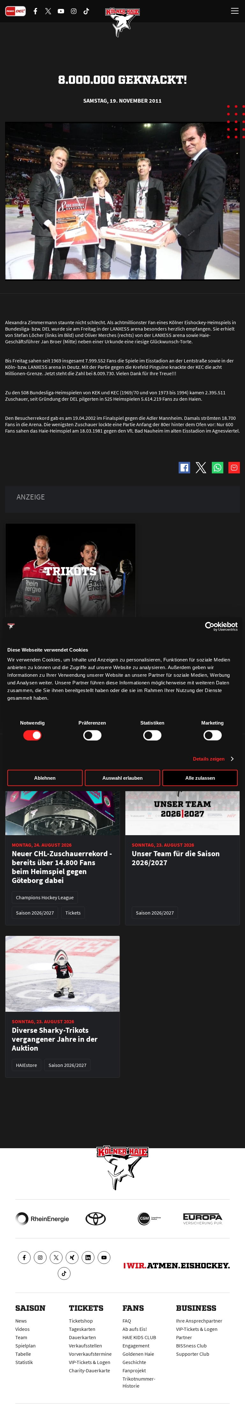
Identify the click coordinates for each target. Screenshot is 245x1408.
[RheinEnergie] (42, 1218)
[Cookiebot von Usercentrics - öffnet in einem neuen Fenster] (210, 626)
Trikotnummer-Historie (138, 1382)
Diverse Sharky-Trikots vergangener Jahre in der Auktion (55, 1039)
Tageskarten (82, 1329)
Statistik (24, 1362)
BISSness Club (191, 1345)
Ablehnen (45, 778)
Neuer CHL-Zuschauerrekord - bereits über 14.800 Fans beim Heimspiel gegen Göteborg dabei (62, 867)
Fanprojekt (134, 1370)
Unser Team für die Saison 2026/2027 (176, 858)
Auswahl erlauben (122, 778)
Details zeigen (209, 758)
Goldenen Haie (138, 1354)
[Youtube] (104, 1257)
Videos (22, 1329)
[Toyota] (95, 1218)
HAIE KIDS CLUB (139, 1337)
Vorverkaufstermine (90, 1354)
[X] (56, 1257)
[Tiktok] (64, 1273)
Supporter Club (192, 1354)
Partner (184, 1337)
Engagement (135, 1345)
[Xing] (72, 1257)
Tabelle (23, 1354)
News (21, 1320)
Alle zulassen (200, 778)
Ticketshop (81, 1320)
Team (21, 1337)
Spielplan (25, 1345)
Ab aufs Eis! (134, 1329)
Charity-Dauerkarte (89, 1370)
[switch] (92, 735)
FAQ (126, 1320)
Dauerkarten (82, 1337)
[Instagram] (40, 1257)
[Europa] (203, 1218)
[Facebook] (24, 1257)
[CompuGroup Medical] (149, 1218)
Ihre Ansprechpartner (199, 1320)
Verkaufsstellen (85, 1345)
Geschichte (134, 1362)
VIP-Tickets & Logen (89, 1362)
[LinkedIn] (88, 1257)
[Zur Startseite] (122, 22)
